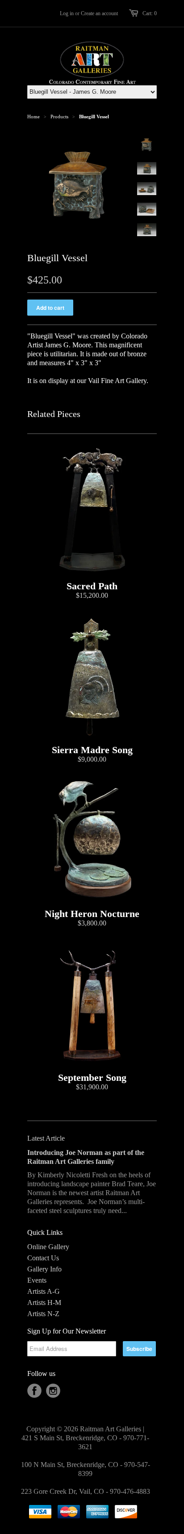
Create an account (99, 13)
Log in (67, 13)
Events (36, 1280)
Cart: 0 (149, 13)
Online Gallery (48, 1247)
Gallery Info (44, 1269)
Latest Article (46, 1138)
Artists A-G (43, 1291)
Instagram (53, 1391)
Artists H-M (44, 1302)
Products (59, 116)
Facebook (34, 1391)
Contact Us (43, 1258)
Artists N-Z (43, 1313)
